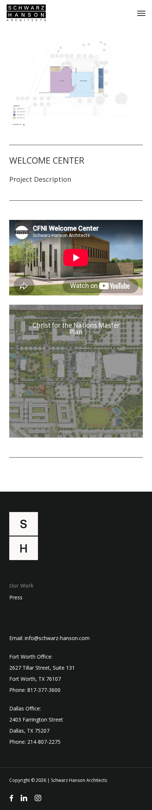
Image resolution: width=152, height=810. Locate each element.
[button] (141, 13)
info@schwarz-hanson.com (57, 638)
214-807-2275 (44, 741)
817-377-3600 (44, 689)
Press (16, 597)
